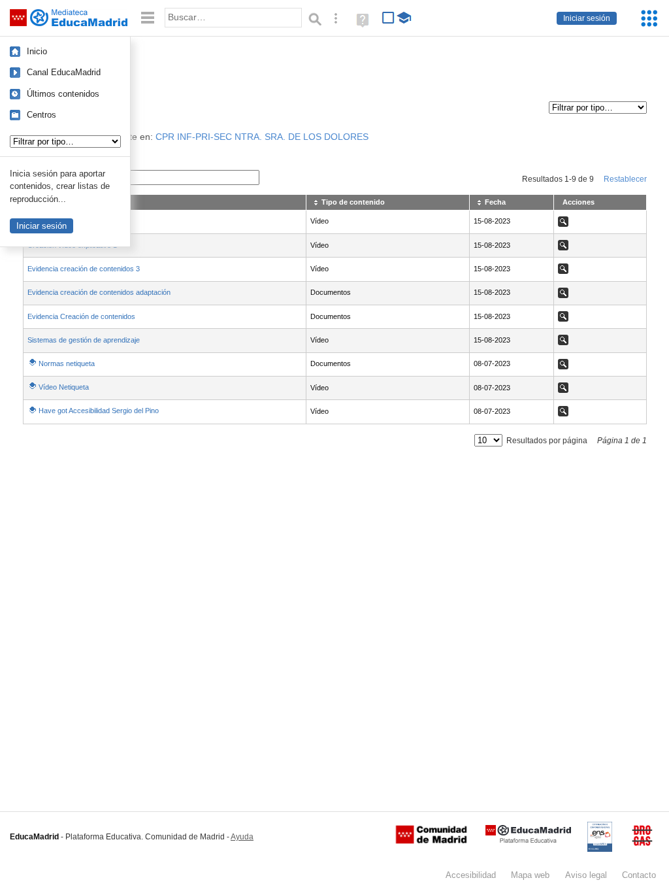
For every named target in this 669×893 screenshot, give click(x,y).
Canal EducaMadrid (64, 72)
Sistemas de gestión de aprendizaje (83, 340)
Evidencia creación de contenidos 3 (83, 269)
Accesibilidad (471, 875)
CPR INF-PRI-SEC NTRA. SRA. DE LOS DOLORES (261, 137)
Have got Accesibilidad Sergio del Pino (99, 410)
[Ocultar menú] (147, 18)
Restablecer (625, 179)
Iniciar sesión (586, 18)
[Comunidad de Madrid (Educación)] (431, 840)
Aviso (586, 875)
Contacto (639, 875)
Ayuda (242, 836)
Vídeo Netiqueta (64, 387)
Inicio (37, 51)
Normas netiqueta (67, 363)
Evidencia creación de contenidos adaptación (99, 292)
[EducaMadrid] (528, 840)
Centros (41, 115)
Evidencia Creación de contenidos (81, 316)
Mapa (530, 875)
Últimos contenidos (63, 94)
